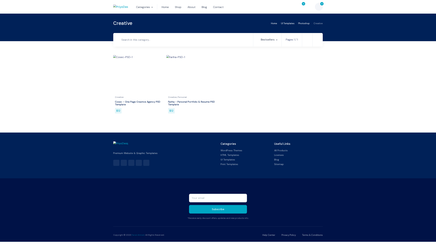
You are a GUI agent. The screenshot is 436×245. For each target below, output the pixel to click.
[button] (293, 7)
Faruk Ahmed (138, 235)
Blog (204, 7)
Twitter (124, 163)
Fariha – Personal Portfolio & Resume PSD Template (191, 103)
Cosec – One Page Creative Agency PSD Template (137, 103)
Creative (119, 97)
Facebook (116, 163)
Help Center (268, 235)
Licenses (279, 155)
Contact (218, 7)
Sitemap (279, 164)
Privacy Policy (288, 235)
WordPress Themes (231, 150)
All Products (281, 150)
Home (165, 7)
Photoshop (304, 23)
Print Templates (229, 164)
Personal (182, 97)
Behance (139, 163)
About (192, 7)
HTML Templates (230, 155)
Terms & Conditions (312, 235)
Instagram (146, 163)
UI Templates (287, 23)
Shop (178, 7)
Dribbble (131, 163)
